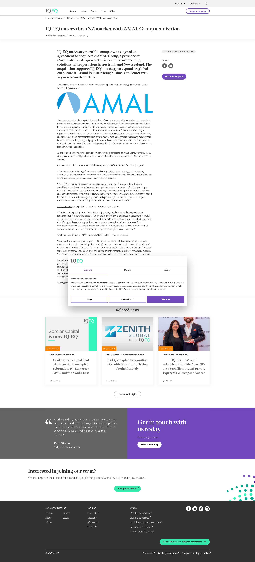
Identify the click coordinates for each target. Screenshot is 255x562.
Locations (92, 518)
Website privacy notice (140, 513)
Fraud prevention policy (140, 527)
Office (112, 11)
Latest (83, 11)
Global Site (92, 513)
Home (48, 17)
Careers (178, 3)
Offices (48, 522)
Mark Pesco (96, 165)
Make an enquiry (198, 11)
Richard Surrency (65, 206)
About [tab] (167, 270)
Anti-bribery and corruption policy (145, 522)
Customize (126, 299)
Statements (148, 553)
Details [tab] (127, 270)
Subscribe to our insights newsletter (182, 541)
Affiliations (92, 522)
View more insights (127, 394)
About (103, 11)
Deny (89, 299)
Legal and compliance (139, 518)
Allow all (166, 299)
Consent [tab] (88, 270)
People (93, 11)
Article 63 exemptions (168, 553)
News (57, 17)
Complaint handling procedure (196, 553)
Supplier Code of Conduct (142, 531)
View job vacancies (128, 488)
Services (70, 11)
